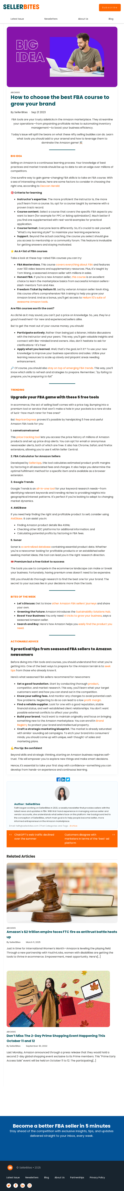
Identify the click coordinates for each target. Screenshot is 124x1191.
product (93, 684)
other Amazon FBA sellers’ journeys (74, 603)
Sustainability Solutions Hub (93, 612)
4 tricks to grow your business (83, 616)
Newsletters (50, 18)
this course (79, 277)
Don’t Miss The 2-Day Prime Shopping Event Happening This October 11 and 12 (56, 1038)
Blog (111, 18)
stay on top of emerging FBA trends (70, 368)
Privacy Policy (97, 1177)
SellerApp (35, 463)
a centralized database (36, 547)
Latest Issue (17, 18)
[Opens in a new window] (59, 780)
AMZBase (16, 518)
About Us (83, 18)
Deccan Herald (49, 186)
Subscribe (110, 7)
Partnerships (77, 1177)
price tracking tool (28, 437)
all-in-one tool (45, 488)
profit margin (92, 700)
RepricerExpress (26, 419)
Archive (73, 825)
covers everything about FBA (74, 264)
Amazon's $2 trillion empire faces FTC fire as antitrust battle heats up (62, 934)
